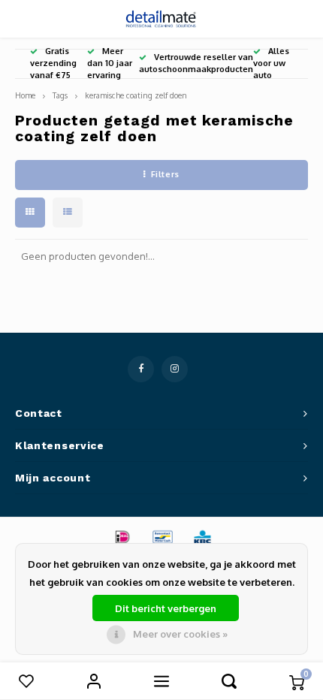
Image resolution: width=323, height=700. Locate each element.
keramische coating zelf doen (136, 95)
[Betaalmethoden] (121, 536)
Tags (60, 95)
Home (25, 95)
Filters (165, 174)
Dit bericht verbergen (165, 608)
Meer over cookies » (180, 634)
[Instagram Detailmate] (175, 369)
